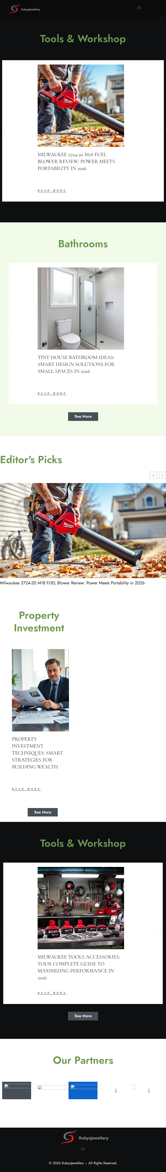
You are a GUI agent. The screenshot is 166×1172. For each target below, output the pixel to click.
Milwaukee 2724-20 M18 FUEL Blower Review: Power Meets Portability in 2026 (72, 583)
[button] (139, 7)
